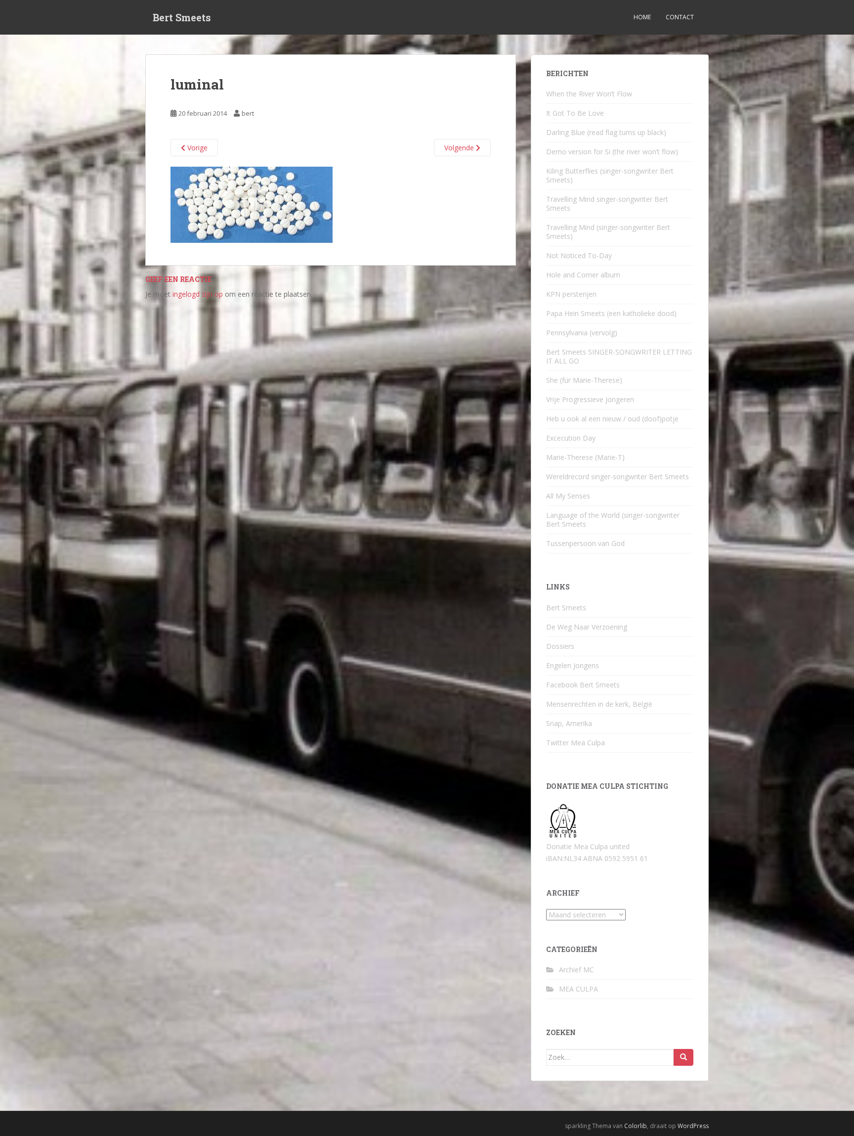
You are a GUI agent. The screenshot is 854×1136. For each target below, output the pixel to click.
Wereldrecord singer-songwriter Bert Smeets (617, 476)
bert (248, 113)
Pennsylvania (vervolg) (581, 332)
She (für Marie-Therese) (584, 380)
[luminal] (252, 204)
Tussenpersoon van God (585, 543)
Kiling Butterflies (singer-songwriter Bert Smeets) (610, 175)
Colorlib (635, 1126)
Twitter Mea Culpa (575, 742)
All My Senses (568, 495)
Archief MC (576, 969)
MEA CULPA (578, 989)
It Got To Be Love (575, 113)
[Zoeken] (683, 1057)
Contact (680, 17)
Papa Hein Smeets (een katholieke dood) (611, 313)
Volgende (460, 147)
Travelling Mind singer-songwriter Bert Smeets (607, 203)
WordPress (693, 1126)
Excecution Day (571, 438)
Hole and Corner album (583, 274)
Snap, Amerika (569, 723)
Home (642, 17)
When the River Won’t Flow (589, 93)
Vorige (196, 147)
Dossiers (560, 646)
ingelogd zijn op (197, 294)
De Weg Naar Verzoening (586, 627)
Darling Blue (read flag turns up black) (606, 132)
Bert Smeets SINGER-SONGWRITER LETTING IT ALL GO (619, 356)
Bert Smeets (182, 17)
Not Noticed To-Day (579, 255)
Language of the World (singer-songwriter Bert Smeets (613, 519)
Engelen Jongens (572, 665)
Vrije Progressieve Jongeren (590, 399)
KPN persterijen (571, 294)
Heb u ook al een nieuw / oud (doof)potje (612, 418)
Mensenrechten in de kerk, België (599, 704)
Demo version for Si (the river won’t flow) (612, 151)
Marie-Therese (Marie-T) (585, 457)
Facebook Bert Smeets (583, 684)
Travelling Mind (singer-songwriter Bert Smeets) (608, 232)
